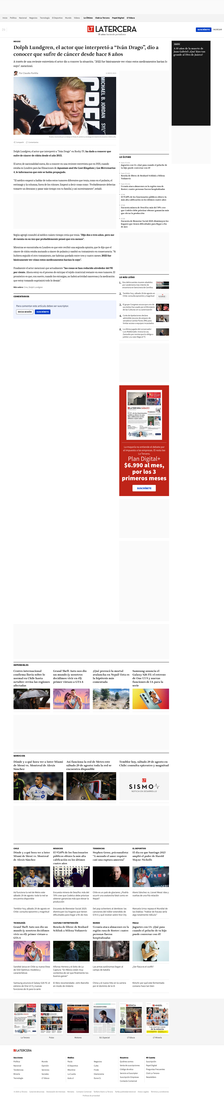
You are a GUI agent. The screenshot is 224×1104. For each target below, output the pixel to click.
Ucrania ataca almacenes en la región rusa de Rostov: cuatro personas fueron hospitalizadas (143, 187)
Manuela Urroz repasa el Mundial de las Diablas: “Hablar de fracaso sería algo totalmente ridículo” (150, 911)
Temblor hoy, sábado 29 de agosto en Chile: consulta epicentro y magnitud (139, 294)
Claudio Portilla (30, 73)
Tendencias (99, 848)
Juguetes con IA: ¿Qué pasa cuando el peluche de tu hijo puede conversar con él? (144, 166)
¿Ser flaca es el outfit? (143, 966)
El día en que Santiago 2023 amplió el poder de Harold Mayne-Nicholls (149, 856)
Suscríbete (43, 311)
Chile (16, 848)
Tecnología (45, 17)
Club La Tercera (102, 17)
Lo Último (88, 17)
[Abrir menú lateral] (4, 30)
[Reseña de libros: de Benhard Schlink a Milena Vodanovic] (71, 951)
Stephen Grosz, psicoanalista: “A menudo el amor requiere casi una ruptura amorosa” (110, 856)
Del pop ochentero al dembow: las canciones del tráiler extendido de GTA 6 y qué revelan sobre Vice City (110, 911)
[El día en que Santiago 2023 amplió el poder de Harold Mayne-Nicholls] (150, 876)
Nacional (23, 17)
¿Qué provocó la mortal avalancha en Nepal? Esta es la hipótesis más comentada (111, 677)
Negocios (33, 17)
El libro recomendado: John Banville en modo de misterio (71, 984)
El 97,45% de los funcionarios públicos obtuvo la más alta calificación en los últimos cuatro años (143, 198)
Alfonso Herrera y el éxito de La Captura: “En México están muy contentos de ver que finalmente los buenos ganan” (70, 971)
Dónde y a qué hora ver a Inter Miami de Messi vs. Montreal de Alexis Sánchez (38, 765)
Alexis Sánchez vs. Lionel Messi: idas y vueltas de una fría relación (150, 894)
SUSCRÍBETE (144, 488)
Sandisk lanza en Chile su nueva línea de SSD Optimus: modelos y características (31, 969)
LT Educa (131, 17)
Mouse (16, 41)
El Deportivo (57, 17)
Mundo (68, 17)
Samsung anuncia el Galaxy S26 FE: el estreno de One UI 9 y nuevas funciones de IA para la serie (149, 678)
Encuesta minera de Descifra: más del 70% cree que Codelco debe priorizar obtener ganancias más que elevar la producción (145, 210)
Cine (26, 287)
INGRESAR (217, 29)
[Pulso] (51, 1033)
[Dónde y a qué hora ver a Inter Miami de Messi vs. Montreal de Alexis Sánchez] (38, 786)
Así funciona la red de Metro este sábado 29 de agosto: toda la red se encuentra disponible (88, 765)
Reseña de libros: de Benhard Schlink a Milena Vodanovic (143, 177)
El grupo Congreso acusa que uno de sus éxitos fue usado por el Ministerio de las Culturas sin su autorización (139, 307)
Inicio (5, 17)
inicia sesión (25, 311)
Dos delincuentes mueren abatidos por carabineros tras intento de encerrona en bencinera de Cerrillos (137, 285)
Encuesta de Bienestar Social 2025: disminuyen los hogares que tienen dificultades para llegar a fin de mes (145, 224)
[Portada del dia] (144, 438)
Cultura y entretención (65, 923)
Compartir (20, 142)
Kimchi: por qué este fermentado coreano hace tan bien (148, 984)
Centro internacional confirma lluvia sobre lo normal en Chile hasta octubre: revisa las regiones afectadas (31, 678)
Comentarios (33, 142)
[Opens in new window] (78, 1033)
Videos (77, 17)
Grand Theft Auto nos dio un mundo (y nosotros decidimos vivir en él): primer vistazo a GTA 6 (70, 677)
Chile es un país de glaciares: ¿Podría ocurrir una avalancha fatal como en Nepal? (110, 895)
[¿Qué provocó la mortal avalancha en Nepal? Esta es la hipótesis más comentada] (111, 699)
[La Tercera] (25, 1033)
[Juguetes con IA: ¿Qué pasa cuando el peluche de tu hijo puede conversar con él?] (150, 951)
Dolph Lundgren (36, 287)
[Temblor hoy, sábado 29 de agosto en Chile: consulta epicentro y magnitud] (162, 296)
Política (13, 17)
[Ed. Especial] (104, 1033)
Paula (135, 923)
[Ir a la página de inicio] (112, 30)
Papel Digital (118, 17)
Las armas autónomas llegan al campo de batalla (108, 968)
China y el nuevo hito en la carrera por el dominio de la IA (109, 984)
